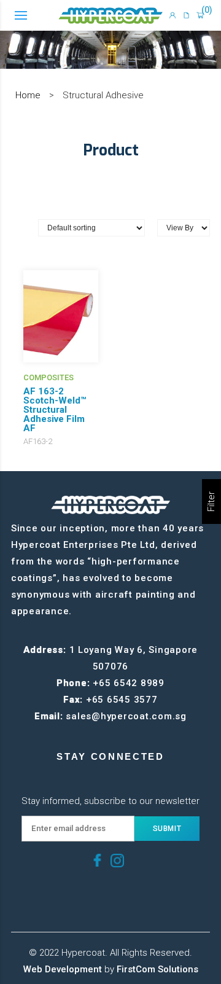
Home (28, 95)
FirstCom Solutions (157, 969)
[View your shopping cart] (200, 15)
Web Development (62, 969)
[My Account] (172, 15)
